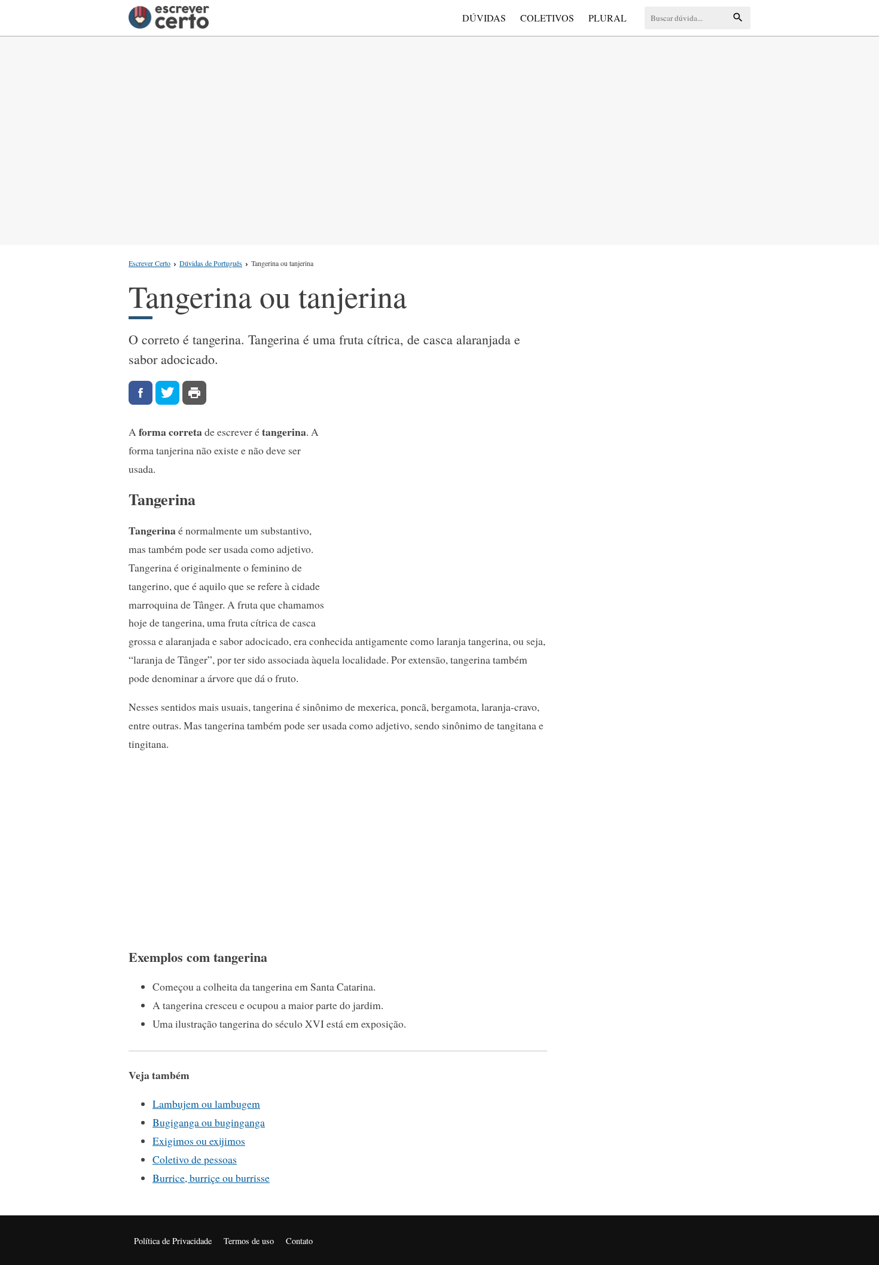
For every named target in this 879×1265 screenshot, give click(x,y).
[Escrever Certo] (169, 18)
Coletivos (547, 17)
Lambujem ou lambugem (206, 1103)
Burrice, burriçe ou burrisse (211, 1178)
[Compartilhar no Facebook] (140, 393)
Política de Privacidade (173, 1240)
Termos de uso (249, 1240)
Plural (607, 17)
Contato (299, 1240)
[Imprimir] (194, 393)
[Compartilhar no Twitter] (167, 393)
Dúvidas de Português (210, 263)
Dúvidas (484, 17)
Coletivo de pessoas (194, 1159)
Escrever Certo (149, 263)
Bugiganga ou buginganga (208, 1122)
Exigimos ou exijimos (198, 1140)
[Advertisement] (439, 138)
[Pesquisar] (737, 18)
